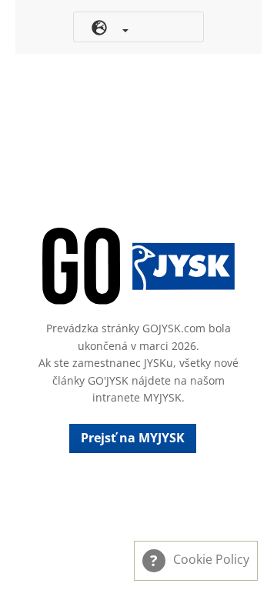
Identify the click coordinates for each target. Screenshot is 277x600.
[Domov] (138, 266)
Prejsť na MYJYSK (133, 437)
